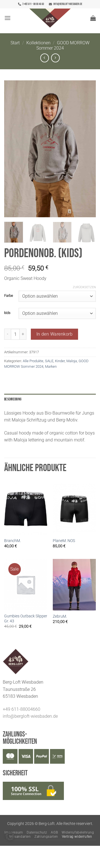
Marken (51, 366)
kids (7, 313)
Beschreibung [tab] (12, 399)
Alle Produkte (33, 361)
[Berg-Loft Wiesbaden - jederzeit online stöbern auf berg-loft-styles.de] (50, 18)
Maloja (71, 361)
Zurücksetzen (84, 287)
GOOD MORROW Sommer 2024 (63, 45)
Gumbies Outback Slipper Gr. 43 (25, 618)
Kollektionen (38, 42)
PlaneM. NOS (64, 540)
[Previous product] (55, 57)
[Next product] (44, 57)
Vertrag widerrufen (77, 837)
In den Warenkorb (54, 334)
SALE (49, 361)
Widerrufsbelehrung (78, 833)
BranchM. (12, 540)
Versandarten (20, 837)
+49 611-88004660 (21, 709)
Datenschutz (37, 833)
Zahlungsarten (46, 837)
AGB (54, 833)
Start (15, 42)
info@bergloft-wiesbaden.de (67, 4)
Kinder (60, 361)
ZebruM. (60, 616)
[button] (7, 18)
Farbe (8, 296)
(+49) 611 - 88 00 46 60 (33, 4)
